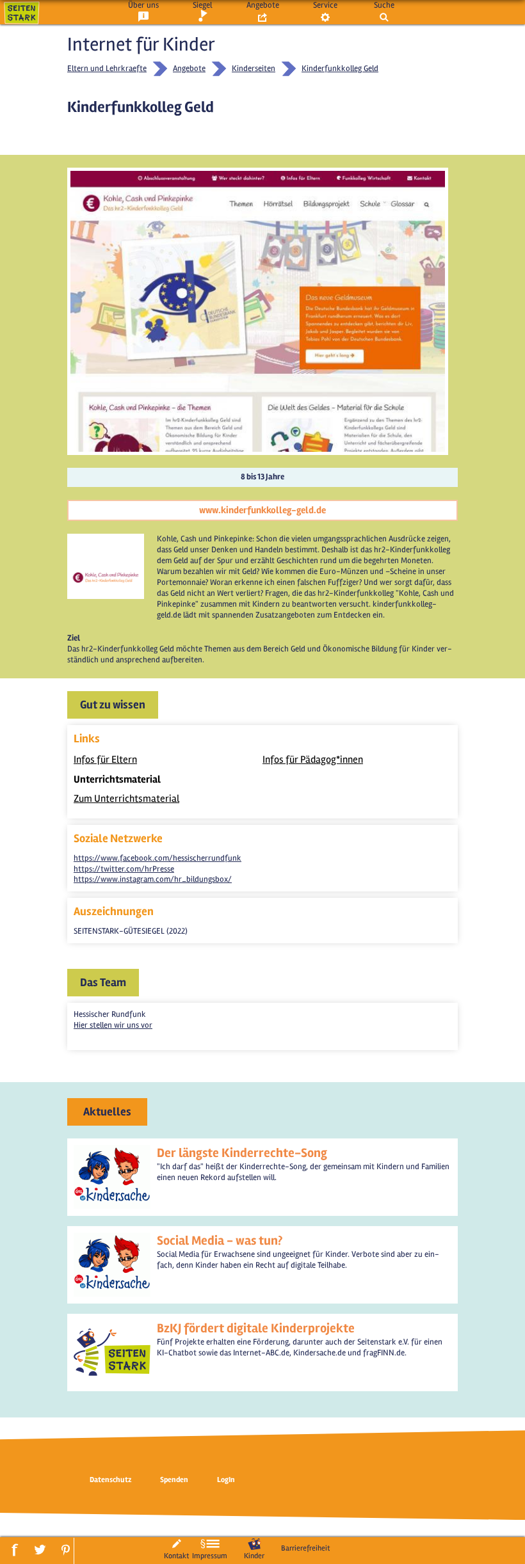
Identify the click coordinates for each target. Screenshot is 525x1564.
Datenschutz (110, 1480)
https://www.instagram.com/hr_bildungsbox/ (153, 879)
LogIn (226, 1480)
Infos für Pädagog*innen (312, 759)
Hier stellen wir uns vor (113, 1025)
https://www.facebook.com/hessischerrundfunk (157, 858)
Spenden (174, 1480)
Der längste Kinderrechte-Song (242, 1153)
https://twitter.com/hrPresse (124, 869)
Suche (384, 5)
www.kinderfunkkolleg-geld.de (262, 510)
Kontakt (176, 1555)
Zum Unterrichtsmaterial (126, 798)
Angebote (262, 5)
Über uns (143, 5)
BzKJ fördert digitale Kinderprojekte (256, 1328)
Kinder (254, 1555)
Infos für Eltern (105, 759)
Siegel (202, 5)
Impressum (209, 1555)
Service (325, 5)
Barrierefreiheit (305, 1548)
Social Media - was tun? (219, 1241)
